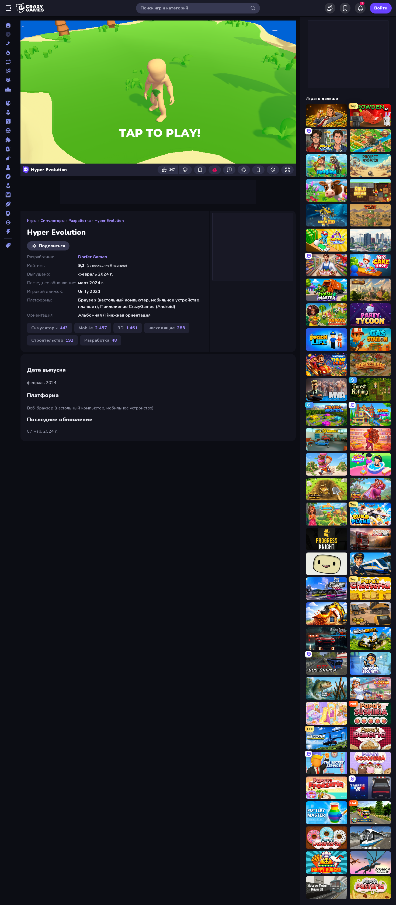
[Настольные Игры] (8, 167)
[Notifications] (360, 8)
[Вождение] (8, 130)
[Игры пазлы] (8, 139)
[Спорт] (8, 204)
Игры (32, 220)
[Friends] (330, 8)
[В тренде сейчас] (8, 52)
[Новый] (8, 43)
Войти (380, 8)
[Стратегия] (8, 213)
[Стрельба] (8, 222)
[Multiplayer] (8, 80)
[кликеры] (8, 158)
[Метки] (8, 245)
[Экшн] (8, 231)
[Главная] (8, 25)
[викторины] (8, 121)
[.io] (8, 103)
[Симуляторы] (8, 185)
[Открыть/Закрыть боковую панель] (8, 8)
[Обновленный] (8, 61)
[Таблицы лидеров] (8, 89)
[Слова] (8, 194)
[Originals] (8, 71)
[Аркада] (8, 112)
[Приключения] (8, 176)
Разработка (79, 220)
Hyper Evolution (109, 220)
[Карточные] (8, 149)
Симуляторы (52, 220)
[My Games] (345, 8)
